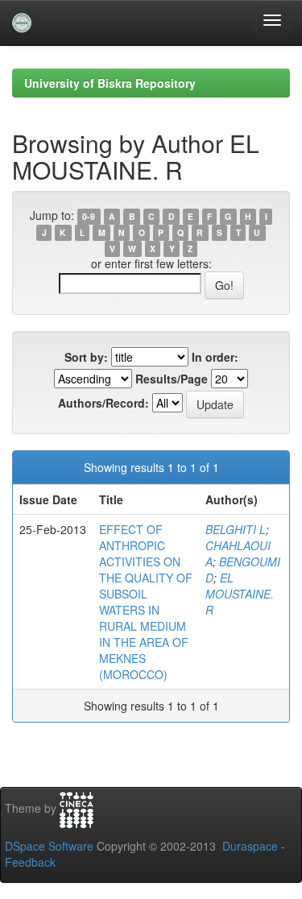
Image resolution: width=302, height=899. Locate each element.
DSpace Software (49, 846)
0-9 (88, 216)
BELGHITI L (235, 529)
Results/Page (171, 379)
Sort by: (86, 357)
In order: (215, 357)
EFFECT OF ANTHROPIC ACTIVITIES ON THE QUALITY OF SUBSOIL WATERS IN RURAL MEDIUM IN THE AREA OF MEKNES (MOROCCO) (145, 601)
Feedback (30, 862)
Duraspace (250, 846)
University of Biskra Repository (110, 83)
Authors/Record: (103, 403)
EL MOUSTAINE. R (239, 594)
